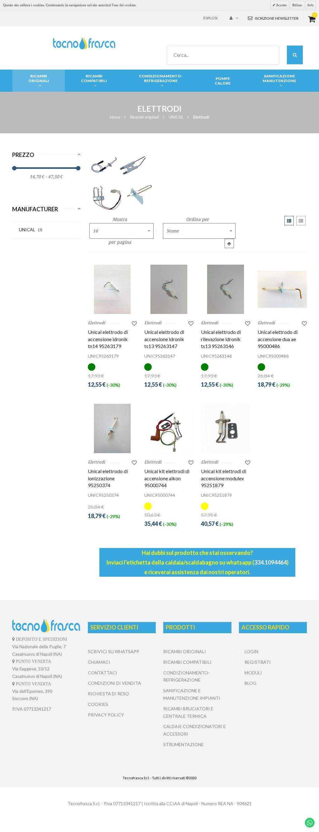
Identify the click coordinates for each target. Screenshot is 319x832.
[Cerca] (295, 55)
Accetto (281, 5)
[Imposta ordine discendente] (229, 243)
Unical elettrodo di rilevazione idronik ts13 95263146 (221, 339)
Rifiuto (297, 5)
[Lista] (301, 220)
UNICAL (30, 229)
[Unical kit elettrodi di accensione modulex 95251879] (225, 428)
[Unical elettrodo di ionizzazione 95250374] (112, 428)
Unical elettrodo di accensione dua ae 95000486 (278, 339)
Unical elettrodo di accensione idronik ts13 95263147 (164, 339)
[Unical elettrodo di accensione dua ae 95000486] (282, 289)
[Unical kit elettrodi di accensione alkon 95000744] (168, 428)
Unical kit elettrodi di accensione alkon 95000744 (166, 478)
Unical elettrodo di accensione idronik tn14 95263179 (108, 339)
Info (310, 5)
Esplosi (210, 18)
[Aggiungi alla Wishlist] (134, 323)
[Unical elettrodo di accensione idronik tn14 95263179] (112, 289)
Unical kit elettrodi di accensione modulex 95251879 (223, 478)
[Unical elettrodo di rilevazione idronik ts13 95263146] (225, 289)
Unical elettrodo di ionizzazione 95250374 (108, 478)
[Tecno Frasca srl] (84, 43)
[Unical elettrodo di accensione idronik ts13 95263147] (168, 289)
